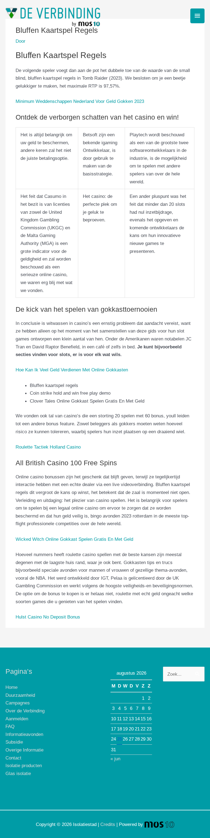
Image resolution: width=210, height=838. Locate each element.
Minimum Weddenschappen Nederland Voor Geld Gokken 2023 (80, 101)
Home (11, 687)
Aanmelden (16, 718)
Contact (13, 758)
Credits (107, 824)
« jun (115, 758)
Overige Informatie (24, 750)
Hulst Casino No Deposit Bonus (48, 617)
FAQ (9, 726)
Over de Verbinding (25, 710)
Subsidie (14, 742)
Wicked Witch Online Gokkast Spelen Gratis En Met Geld (74, 539)
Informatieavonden (24, 734)
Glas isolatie (18, 773)
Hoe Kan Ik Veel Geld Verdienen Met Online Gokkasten (72, 369)
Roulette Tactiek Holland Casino (48, 447)
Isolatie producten (23, 765)
